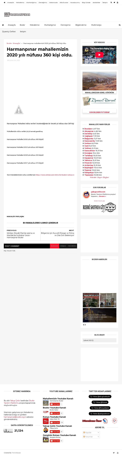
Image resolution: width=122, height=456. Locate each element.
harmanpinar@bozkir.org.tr (15, 417)
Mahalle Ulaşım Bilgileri (99, 177)
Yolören (88, 148)
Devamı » (102, 196)
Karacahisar (89, 151)
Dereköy (88, 134)
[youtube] (117, 2)
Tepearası (88, 175)
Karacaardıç (89, 141)
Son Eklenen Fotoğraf (99, 112)
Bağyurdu (88, 138)
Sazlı (86, 146)
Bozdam (88, 129)
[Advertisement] (40, 78)
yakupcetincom (98, 192)
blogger (54, 246)
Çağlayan (88, 136)
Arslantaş (88, 165)
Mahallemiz (20, 2)
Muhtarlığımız (31, 2)
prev (83, 324)
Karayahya (89, 172)
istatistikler (96, 2)
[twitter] (114, 2)
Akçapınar (89, 131)
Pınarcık (88, 163)
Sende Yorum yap (99, 201)
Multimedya (96, 25)
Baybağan (89, 168)
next (85, 324)
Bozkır (22, 25)
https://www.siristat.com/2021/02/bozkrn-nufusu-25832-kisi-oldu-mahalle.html (65, 175)
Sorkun (87, 143)
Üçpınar (88, 170)
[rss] (111, 2)
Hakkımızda (53, 2)
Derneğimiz (43, 2)
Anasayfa (10, 2)
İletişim (105, 2)
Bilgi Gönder (86, 2)
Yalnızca (88, 160)
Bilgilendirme (80, 25)
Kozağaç (88, 153)
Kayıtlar (88, 432)
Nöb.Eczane (64, 2)
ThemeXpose (16, 453)
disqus (63, 246)
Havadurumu (75, 2)
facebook (72, 246)
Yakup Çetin (15, 401)
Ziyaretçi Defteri (9, 32)
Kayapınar (88, 158)
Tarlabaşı (88, 155)
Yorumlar (89, 437)
